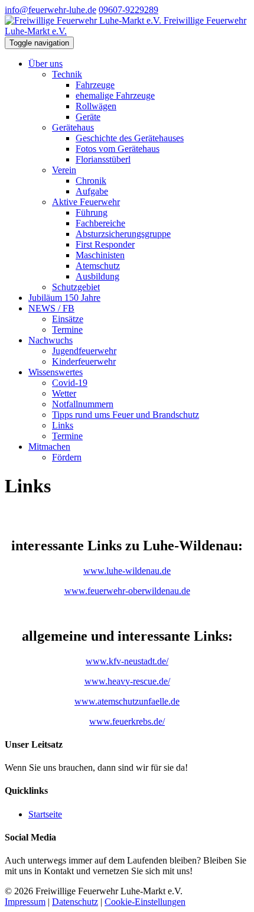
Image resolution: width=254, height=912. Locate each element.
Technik (67, 74)
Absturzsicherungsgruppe (123, 234)
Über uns (45, 64)
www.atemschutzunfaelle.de (127, 701)
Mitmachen (49, 447)
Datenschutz (75, 902)
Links (62, 425)
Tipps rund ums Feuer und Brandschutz (125, 415)
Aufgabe (92, 191)
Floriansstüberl (103, 159)
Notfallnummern (82, 404)
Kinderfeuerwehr (84, 361)
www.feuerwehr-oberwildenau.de (127, 591)
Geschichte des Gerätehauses (130, 138)
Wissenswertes (55, 372)
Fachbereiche (100, 223)
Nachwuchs (50, 340)
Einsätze (67, 319)
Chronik (91, 181)
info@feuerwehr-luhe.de (50, 10)
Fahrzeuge (95, 85)
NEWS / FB (51, 308)
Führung (92, 212)
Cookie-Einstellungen (145, 902)
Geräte (88, 117)
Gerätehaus (73, 127)
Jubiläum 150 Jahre (64, 298)
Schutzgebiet (76, 287)
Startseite (45, 814)
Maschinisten (100, 255)
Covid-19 (69, 383)
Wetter (64, 393)
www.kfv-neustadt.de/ (127, 661)
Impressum (25, 902)
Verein (64, 170)
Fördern (67, 457)
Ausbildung (97, 276)
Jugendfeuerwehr (84, 351)
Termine (67, 329)
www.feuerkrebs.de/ (127, 721)
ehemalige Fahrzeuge (115, 95)
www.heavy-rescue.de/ (127, 681)
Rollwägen (96, 106)
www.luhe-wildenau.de (127, 571)
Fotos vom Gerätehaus (117, 149)
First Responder (105, 244)
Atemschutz (98, 266)
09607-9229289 (128, 10)
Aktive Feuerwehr (86, 202)
